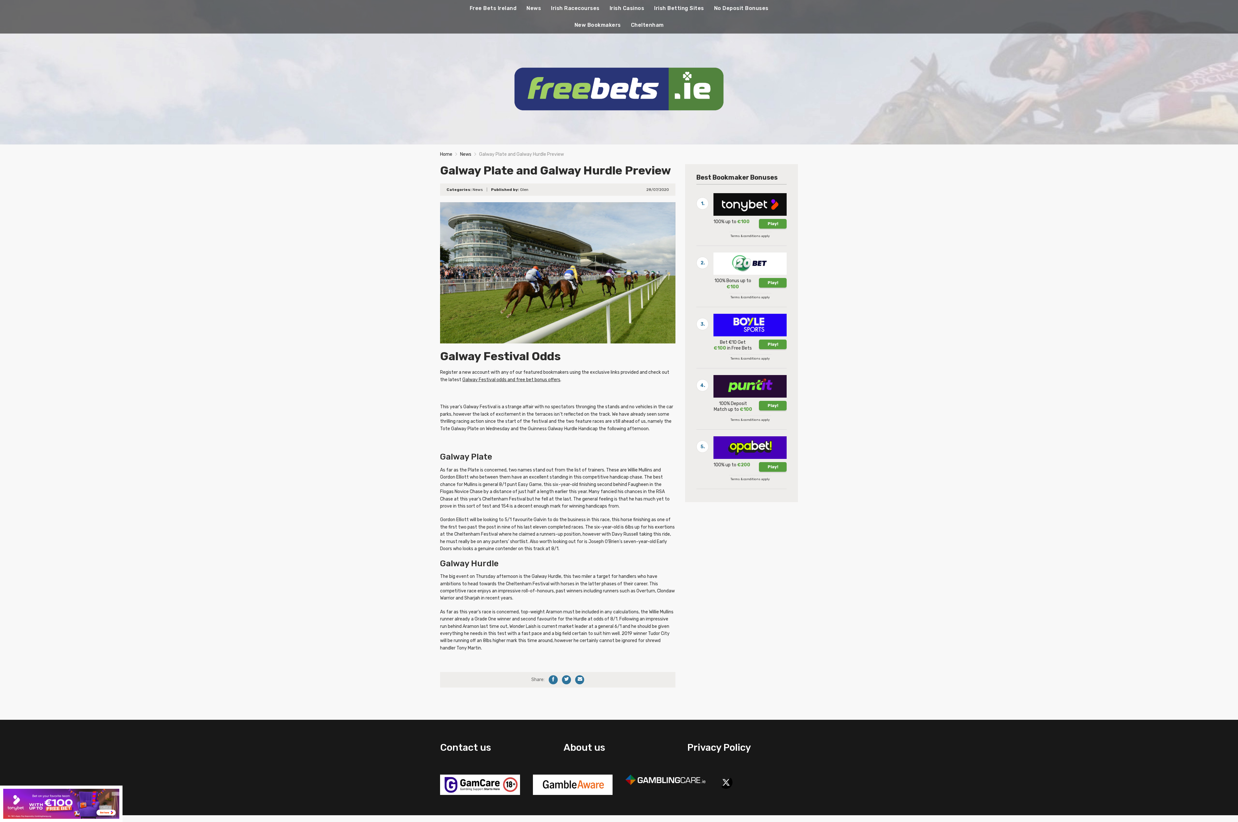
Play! (773, 223)
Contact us (465, 747)
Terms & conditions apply (750, 236)
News (533, 8)
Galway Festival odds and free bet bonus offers (511, 379)
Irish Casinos (627, 8)
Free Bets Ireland (493, 8)
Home (446, 154)
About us (584, 747)
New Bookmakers (598, 25)
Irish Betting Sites (679, 8)
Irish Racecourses (575, 8)
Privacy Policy (719, 747)
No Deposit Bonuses (741, 8)
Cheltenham (647, 25)
